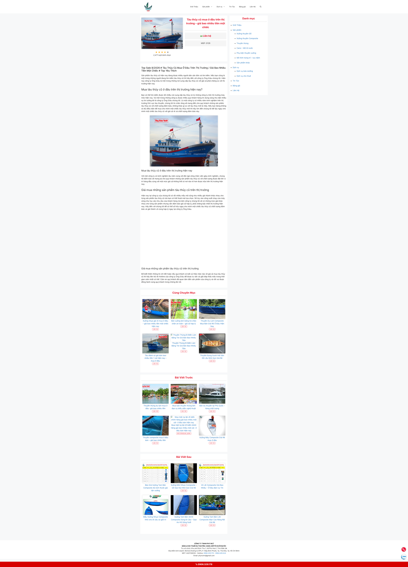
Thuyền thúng (242, 43)
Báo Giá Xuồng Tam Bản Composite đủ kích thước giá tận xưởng (155, 488)
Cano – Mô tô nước (245, 48)
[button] (261, 7)
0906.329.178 (209, 553)
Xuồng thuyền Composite (247, 38)
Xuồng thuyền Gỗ (244, 34)
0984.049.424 (220, 553)
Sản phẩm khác (243, 63)
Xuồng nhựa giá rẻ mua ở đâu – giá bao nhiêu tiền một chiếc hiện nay (155, 323)
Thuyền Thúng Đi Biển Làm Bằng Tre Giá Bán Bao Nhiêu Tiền (184, 346)
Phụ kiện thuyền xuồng (246, 53)
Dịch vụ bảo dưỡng (245, 71)
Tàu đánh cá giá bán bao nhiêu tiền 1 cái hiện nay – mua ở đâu (155, 358)
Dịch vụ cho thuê (244, 76)
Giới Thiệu (194, 7)
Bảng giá (242, 7)
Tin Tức (232, 7)
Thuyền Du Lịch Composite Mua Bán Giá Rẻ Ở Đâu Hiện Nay (212, 323)
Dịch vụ (219, 7)
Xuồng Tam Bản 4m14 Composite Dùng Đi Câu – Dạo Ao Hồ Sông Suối (184, 519)
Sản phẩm (206, 7)
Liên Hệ (253, 7)
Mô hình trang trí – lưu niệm (248, 58)
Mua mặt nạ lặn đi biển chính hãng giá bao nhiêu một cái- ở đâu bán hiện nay (184, 428)
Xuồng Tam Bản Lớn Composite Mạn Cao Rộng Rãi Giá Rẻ (212, 519)
